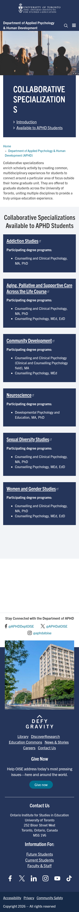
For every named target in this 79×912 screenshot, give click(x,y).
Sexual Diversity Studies (28, 439)
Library (22, 736)
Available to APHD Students (39, 127)
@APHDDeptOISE (21, 626)
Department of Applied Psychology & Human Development (28, 25)
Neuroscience (19, 395)
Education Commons (25, 742)
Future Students (39, 854)
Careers (29, 747)
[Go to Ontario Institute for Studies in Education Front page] (40, 8)
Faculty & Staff (39, 865)
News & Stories (57, 742)
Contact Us (47, 747)
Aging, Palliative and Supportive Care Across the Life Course (39, 288)
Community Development (29, 340)
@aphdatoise (42, 633)
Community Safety (50, 898)
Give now (41, 785)
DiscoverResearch (45, 736)
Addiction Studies (22, 241)
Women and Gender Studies (31, 488)
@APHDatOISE (56, 626)
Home (7, 146)
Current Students (39, 859)
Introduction (26, 121)
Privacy (29, 898)
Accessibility (12, 898)
